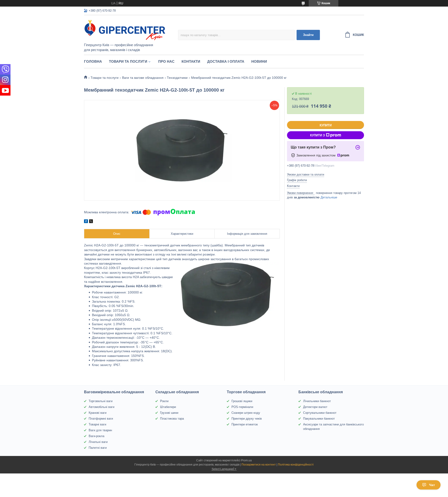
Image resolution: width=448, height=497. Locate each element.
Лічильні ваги (98, 442)
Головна (93, 61)
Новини (259, 61)
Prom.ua (246, 460)
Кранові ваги (97, 412)
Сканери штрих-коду (245, 412)
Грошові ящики (241, 401)
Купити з (317, 135)
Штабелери (168, 407)
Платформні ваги (101, 418)
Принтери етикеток (244, 424)
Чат (432, 485)
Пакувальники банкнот (319, 418)
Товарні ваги (97, 424)
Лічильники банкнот (317, 401)
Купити (326, 125)
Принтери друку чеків (246, 418)
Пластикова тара (172, 418)
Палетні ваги (98, 447)
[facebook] (86, 222)
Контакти (191, 61)
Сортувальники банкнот (319, 412)
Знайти (308, 35)
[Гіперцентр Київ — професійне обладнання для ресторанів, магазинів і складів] (125, 29)
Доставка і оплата (225, 61)
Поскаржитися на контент (259, 464)
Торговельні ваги (100, 401)
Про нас (166, 61)
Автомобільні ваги (101, 407)
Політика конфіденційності (296, 464)
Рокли (164, 401)
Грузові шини (169, 412)
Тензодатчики (177, 77)
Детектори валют (315, 407)
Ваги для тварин (100, 430)
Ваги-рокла (96, 436)
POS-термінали (242, 407)
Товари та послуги (128, 61)
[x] (91, 222)
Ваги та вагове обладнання (143, 77)
